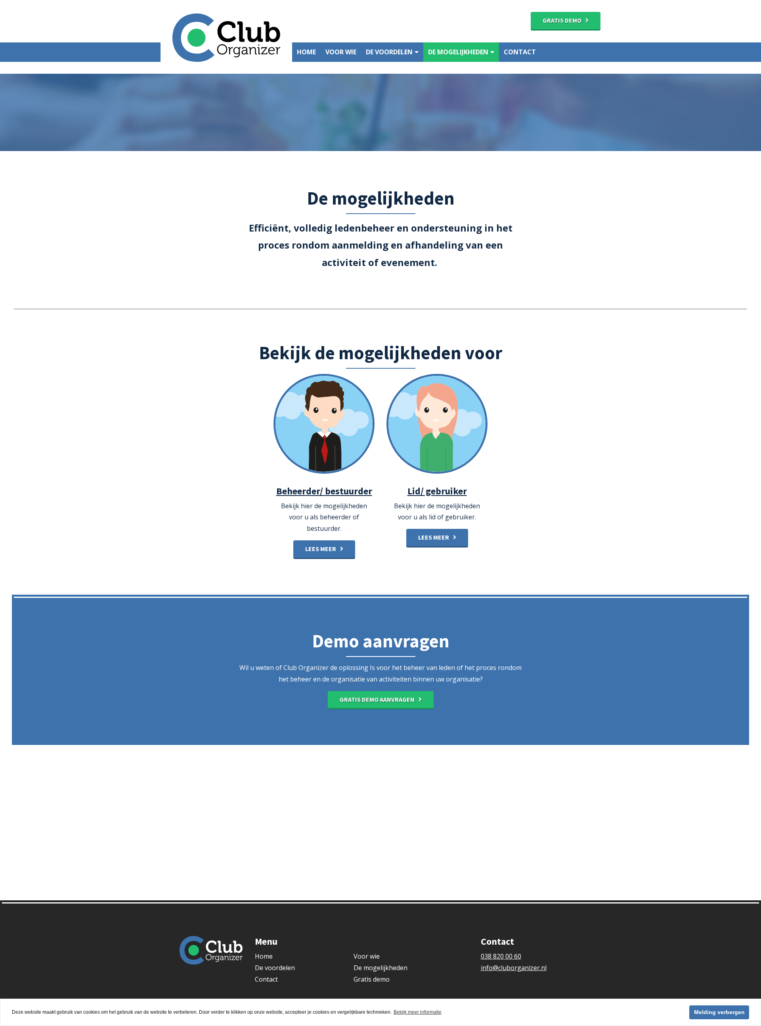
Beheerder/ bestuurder (324, 491)
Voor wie (340, 52)
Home (306, 52)
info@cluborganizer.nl (514, 967)
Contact (520, 52)
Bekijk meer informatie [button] (418, 1012)
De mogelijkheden (458, 52)
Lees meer (320, 549)
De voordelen (389, 52)
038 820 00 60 (501, 956)
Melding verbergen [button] (719, 1012)
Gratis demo (562, 20)
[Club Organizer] (226, 37)
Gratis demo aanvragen (377, 699)
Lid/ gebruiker (437, 491)
